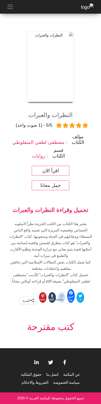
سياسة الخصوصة (66, 382)
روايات (38, 155)
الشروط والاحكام (35, 382)
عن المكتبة (71, 374)
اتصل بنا (52, 374)
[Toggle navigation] (10, 6)
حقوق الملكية (31, 374)
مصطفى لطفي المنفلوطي (38, 142)
